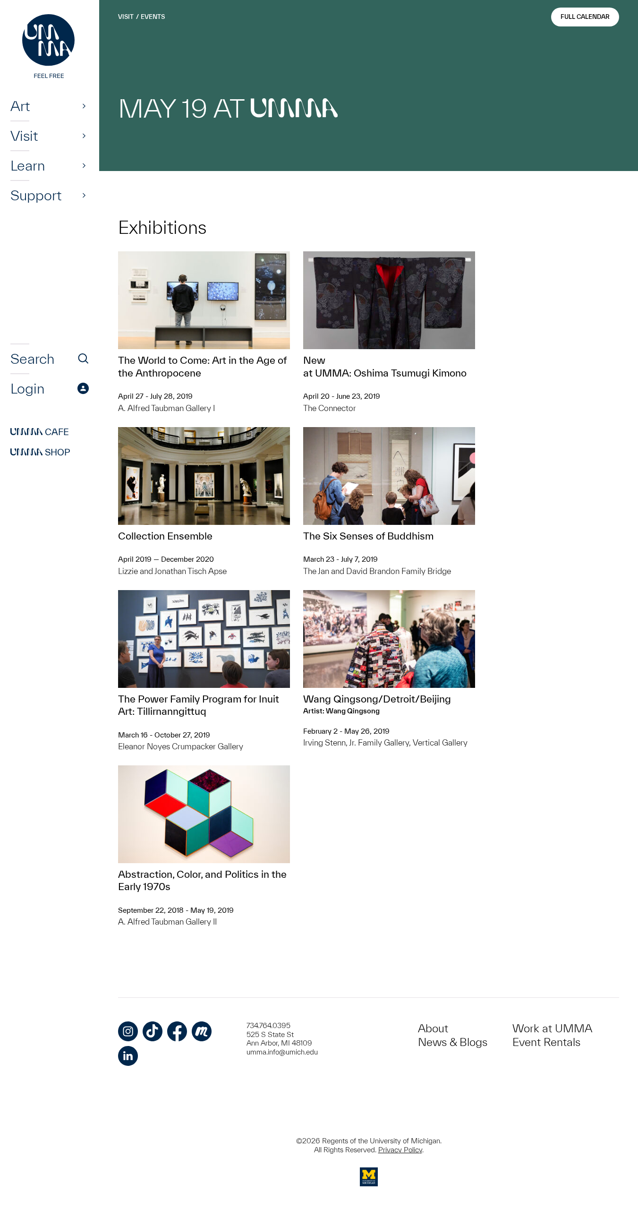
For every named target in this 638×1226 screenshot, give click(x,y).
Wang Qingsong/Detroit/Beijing (377, 698)
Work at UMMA (552, 1028)
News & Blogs (452, 1042)
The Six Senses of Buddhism (368, 535)
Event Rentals (546, 1042)
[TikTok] (152, 1031)
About (433, 1028)
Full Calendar (585, 16)
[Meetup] (202, 1031)
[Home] (49, 47)
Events (153, 16)
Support (35, 195)
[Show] (84, 106)
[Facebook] (177, 1031)
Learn (27, 165)
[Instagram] (128, 1031)
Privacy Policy (400, 1150)
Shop (40, 452)
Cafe (39, 432)
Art (20, 106)
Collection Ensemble (165, 535)
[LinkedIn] (128, 1056)
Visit (24, 136)
